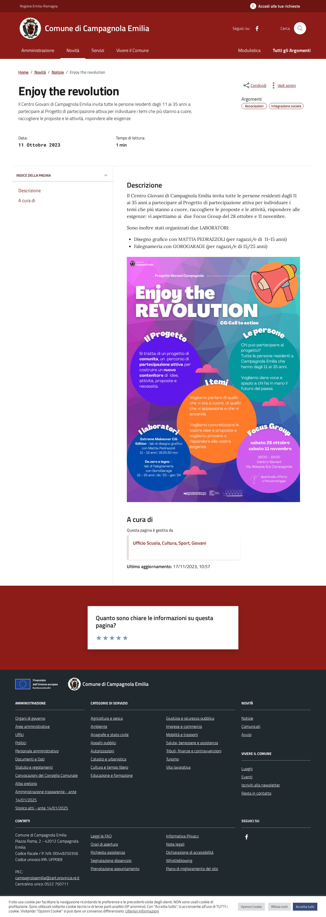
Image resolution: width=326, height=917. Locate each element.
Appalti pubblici (103, 743)
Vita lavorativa (178, 767)
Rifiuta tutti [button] (279, 906)
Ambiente (99, 726)
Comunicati (250, 726)
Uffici (19, 734)
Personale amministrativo (37, 751)
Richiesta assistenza (108, 852)
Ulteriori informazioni (142, 911)
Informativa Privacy (182, 836)
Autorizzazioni (102, 751)
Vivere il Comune (132, 50)
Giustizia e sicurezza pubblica (190, 718)
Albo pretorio (26, 783)
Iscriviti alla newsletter (260, 785)
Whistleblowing (179, 860)
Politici (20, 743)
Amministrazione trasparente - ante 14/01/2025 (45, 796)
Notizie (247, 718)
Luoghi (247, 769)
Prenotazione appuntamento (115, 869)
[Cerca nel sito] (300, 28)
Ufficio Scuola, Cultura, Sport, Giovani (169, 543)
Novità (72, 50)
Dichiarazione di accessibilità (189, 852)
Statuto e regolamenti (34, 767)
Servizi (97, 50)
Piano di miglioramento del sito (192, 869)
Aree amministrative (32, 726)
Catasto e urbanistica (108, 759)
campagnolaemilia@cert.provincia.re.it (47, 878)
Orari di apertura (104, 844)
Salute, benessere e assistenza (192, 743)
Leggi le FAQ (101, 836)
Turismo (172, 759)
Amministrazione (37, 50)
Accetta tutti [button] (305, 906)
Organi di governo (30, 718)
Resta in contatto (256, 793)
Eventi (246, 777)
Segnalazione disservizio (111, 860)
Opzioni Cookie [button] (251, 906)
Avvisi (246, 734)
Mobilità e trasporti (182, 734)
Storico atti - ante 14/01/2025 (41, 808)
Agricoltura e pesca (107, 718)
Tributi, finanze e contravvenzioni (193, 751)
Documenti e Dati (30, 759)
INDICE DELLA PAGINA (33, 175)
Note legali (175, 844)
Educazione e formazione (112, 775)
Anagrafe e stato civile (110, 734)
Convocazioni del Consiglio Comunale (46, 775)
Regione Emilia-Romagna (39, 6)
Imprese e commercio (184, 726)
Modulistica (249, 50)
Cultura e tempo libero (109, 767)
